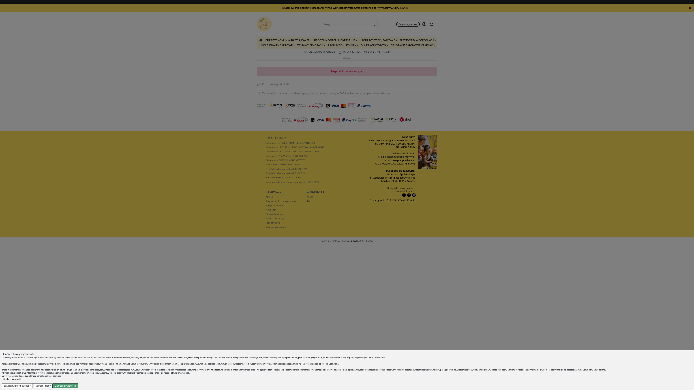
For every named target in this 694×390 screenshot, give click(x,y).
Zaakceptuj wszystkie (65, 386)
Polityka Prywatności (12, 379)
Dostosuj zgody (43, 386)
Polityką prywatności (179, 372)
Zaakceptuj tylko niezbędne (17, 386)
